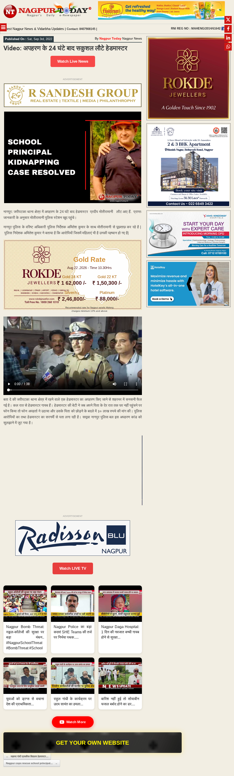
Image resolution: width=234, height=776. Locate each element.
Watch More (76, 722)
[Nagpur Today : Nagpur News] (47, 12)
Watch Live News (72, 61)
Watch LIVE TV (72, 568)
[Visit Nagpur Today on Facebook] (223, 28)
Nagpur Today (110, 38)
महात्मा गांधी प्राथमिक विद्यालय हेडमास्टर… (27, 756)
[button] (25, 619)
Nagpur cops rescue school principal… (32, 763)
